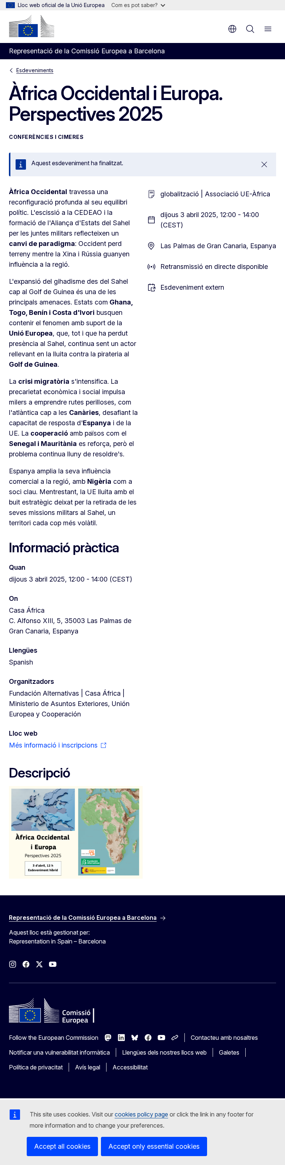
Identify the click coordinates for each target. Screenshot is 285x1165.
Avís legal (87, 1067)
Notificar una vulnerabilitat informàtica (59, 1052)
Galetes (229, 1052)
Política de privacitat (36, 1067)
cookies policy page (141, 1114)
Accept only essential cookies (154, 1146)
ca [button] (232, 29)
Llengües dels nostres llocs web (164, 1052)
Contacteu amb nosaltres (224, 1037)
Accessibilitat (130, 1067)
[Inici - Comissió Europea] (31, 26)
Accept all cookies (62, 1146)
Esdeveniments (34, 70)
